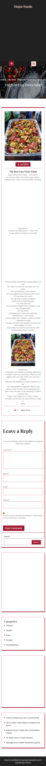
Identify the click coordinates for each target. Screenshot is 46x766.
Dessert (9, 630)
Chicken (9, 625)
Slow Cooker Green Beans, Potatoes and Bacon (23, 724)
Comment (8, 450)
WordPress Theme (23, 762)
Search (7, 536)
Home (3, 79)
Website (6, 500)
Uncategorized (12, 645)
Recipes (12, 79)
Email (5, 487)
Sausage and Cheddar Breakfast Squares (23, 742)
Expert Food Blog (11, 760)
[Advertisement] (23, 35)
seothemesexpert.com (31, 760)
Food (8, 635)
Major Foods (23, 6)
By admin (26, 410)
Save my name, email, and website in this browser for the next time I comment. (23, 516)
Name (6, 474)
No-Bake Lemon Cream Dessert (19, 738)
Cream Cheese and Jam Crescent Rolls (22, 718)
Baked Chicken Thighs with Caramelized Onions (22, 731)
